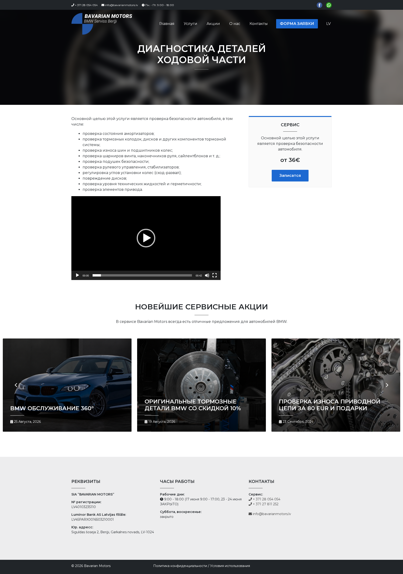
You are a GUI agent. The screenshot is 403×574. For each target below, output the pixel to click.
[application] (146, 238)
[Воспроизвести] (77, 275)
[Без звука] (207, 275)
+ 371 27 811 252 (265, 504)
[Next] (387, 385)
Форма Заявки (297, 23)
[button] (146, 238)
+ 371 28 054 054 (86, 5)
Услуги (190, 23)
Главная (166, 23)
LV (328, 23)
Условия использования (230, 566)
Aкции (213, 23)
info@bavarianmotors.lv (121, 5)
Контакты (259, 23)
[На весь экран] (214, 275)
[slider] (142, 275)
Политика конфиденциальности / (181, 566)
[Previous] (16, 385)
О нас (234, 23)
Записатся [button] (290, 175)
